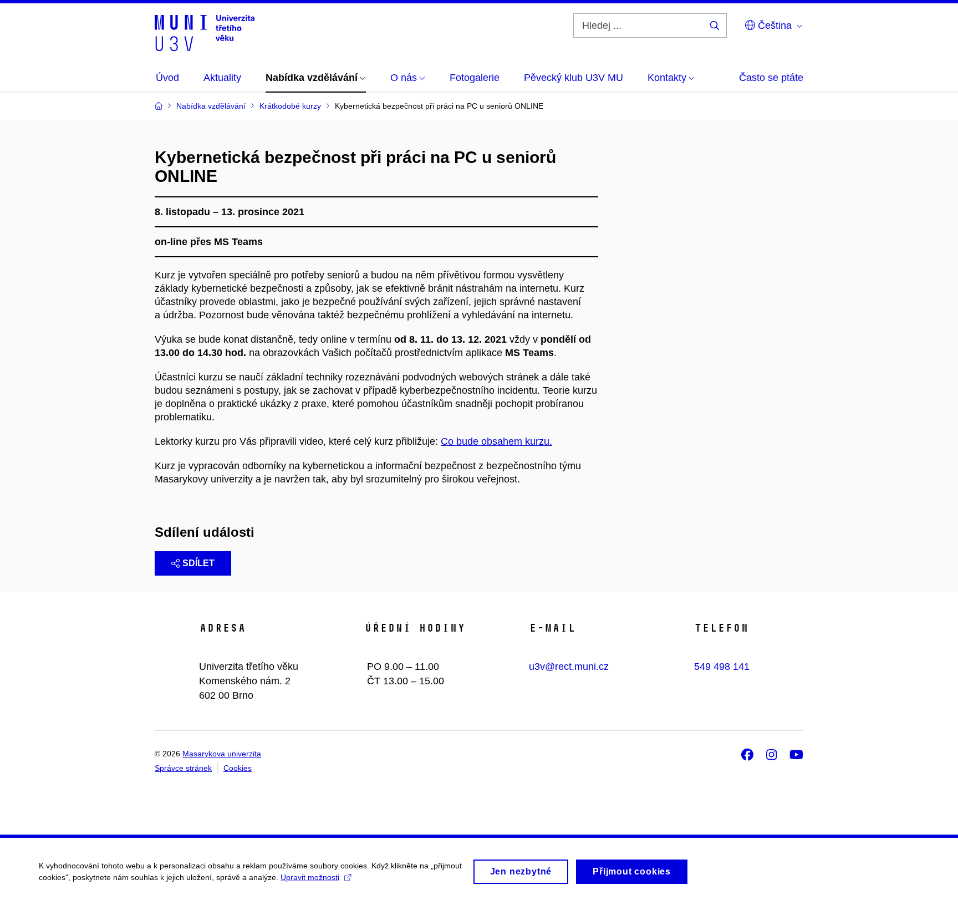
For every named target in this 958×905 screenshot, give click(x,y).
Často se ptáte (771, 77)
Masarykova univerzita (221, 753)
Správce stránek (183, 768)
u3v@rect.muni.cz (569, 666)
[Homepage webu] (204, 32)
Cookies (237, 768)
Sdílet (198, 563)
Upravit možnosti (310, 877)
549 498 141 (722, 666)
